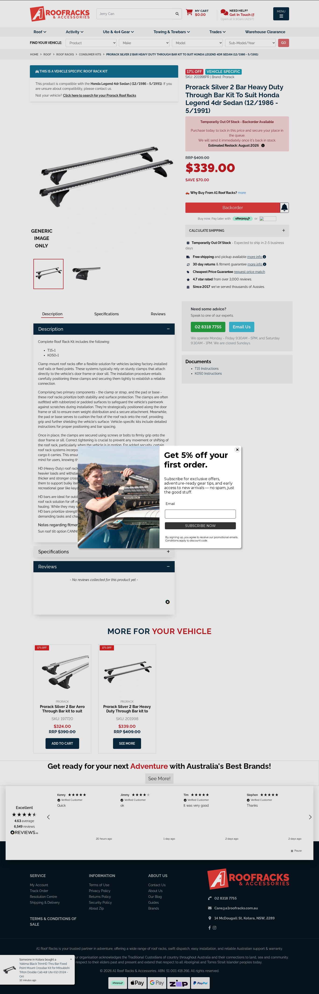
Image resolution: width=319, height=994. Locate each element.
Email (170, 504)
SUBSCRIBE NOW (200, 526)
